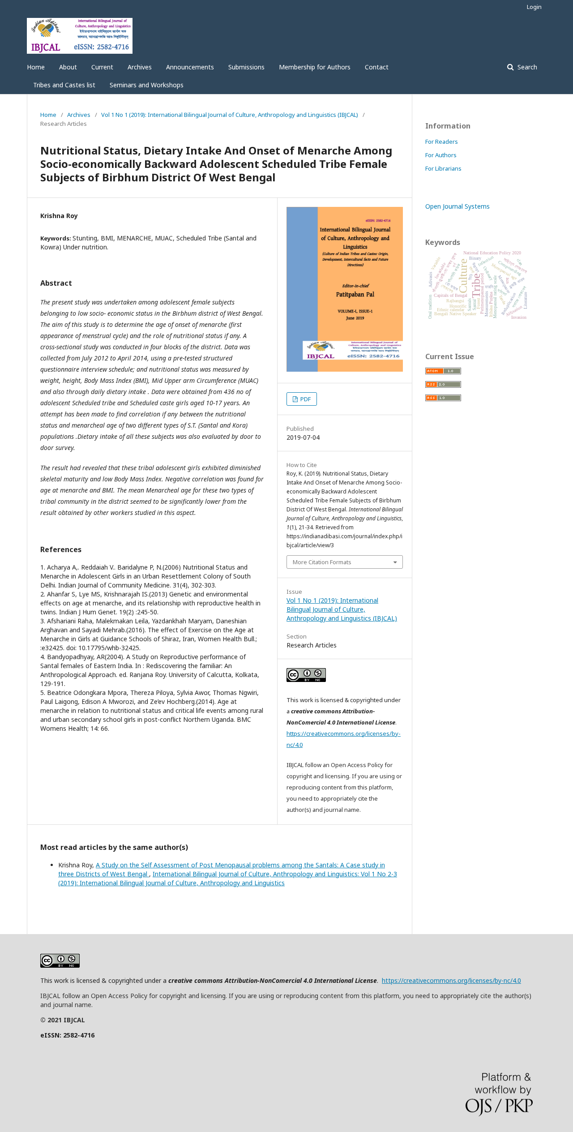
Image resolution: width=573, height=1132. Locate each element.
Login (534, 7)
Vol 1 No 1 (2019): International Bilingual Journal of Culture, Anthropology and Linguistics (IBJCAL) (229, 115)
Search (526, 67)
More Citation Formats (322, 562)
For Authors (441, 155)
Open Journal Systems (457, 206)
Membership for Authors (315, 67)
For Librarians (443, 168)
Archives (140, 67)
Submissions (246, 67)
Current (102, 67)
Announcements (190, 67)
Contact (377, 67)
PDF (305, 399)
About (68, 67)
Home (36, 67)
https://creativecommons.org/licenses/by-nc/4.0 (451, 980)
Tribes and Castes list (64, 85)
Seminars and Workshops (147, 85)
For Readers (441, 141)
